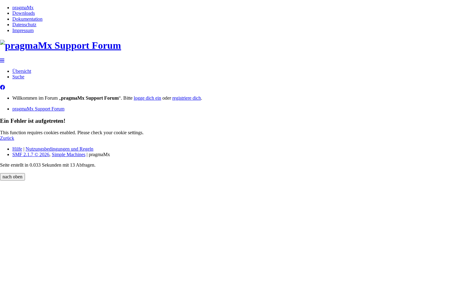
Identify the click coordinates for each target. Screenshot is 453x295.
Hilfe (17, 149)
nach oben (12, 176)
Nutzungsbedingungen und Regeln (59, 149)
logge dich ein (147, 98)
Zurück (7, 138)
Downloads (23, 13)
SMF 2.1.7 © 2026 (30, 154)
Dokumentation (27, 19)
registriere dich (186, 98)
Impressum (23, 30)
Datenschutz (24, 24)
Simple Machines (68, 154)
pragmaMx (23, 7)
